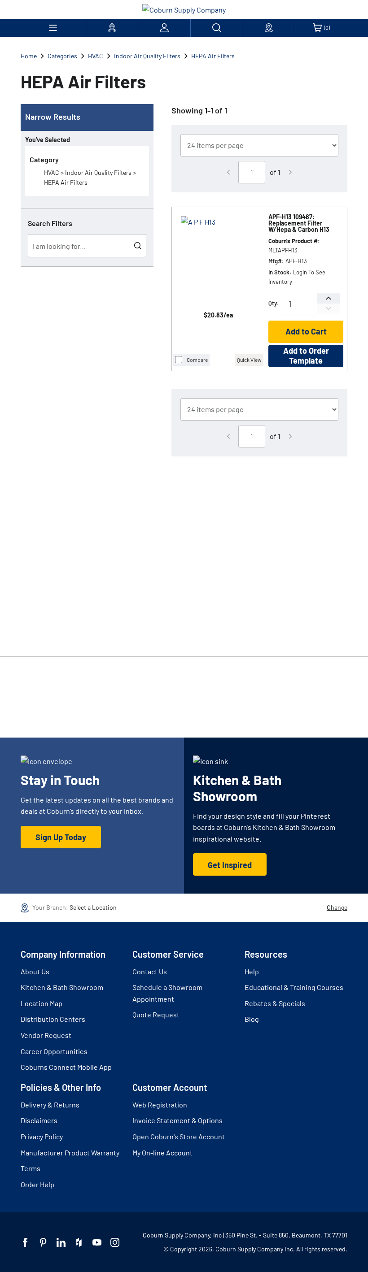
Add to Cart (306, 331)
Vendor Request (46, 1035)
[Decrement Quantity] (328, 309)
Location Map (41, 1003)
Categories (62, 56)
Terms (30, 1168)
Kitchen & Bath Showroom (62, 987)
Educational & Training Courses (294, 987)
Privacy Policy (42, 1136)
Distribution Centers (53, 1019)
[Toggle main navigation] (53, 28)
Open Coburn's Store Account (178, 1136)
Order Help (37, 1184)
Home (29, 56)
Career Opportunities (54, 1051)
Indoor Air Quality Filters (147, 56)
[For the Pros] (112, 28)
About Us (35, 971)
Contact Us (149, 971)
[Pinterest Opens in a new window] (43, 1242)
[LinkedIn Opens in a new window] (61, 1242)
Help (252, 971)
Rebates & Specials (275, 1003)
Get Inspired (230, 865)
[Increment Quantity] (328, 298)
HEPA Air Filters (213, 56)
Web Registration (159, 1104)
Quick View (249, 359)
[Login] (164, 28)
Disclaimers (39, 1120)
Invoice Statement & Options (177, 1120)
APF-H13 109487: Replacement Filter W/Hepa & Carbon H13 (298, 223)
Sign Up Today (60, 837)
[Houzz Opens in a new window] (78, 1242)
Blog (252, 1019)
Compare (197, 359)
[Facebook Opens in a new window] (25, 1242)
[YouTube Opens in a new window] (96, 1242)
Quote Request (156, 1014)
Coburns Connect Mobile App (66, 1067)
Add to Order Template (306, 355)
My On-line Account (162, 1152)
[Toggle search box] (217, 28)
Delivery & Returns (50, 1104)
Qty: (273, 303)
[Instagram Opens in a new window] (114, 1242)
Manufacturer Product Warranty (70, 1152)
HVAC (95, 56)
